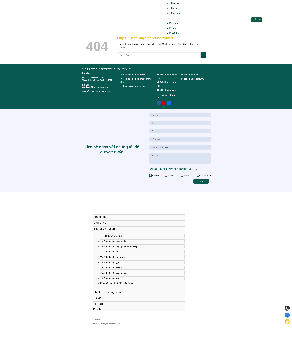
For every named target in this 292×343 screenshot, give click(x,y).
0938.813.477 (98, 320)
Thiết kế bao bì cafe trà (112, 267)
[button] (204, 19)
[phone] (287, 308)
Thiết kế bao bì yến (109, 278)
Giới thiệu (99, 222)
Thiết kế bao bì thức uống (113, 273)
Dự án (97, 297)
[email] (287, 321)
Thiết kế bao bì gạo (109, 262)
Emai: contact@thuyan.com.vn (106, 324)
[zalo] (287, 315)
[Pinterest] (164, 103)
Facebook (155, 175)
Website (186, 175)
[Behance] (169, 103)
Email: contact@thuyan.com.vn (95, 86)
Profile (97, 309)
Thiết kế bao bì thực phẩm (113, 241)
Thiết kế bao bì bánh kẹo (112, 257)
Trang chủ (100, 216)
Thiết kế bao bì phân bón (112, 252)
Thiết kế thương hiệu (107, 292)
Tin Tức (98, 303)
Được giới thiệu (205, 175)
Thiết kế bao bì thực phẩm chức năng (118, 246)
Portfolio (176, 13)
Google (170, 175)
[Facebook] (159, 103)
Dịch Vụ (175, 3)
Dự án (174, 8)
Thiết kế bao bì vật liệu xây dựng (116, 283)
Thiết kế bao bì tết (114, 236)
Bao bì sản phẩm (104, 228)
